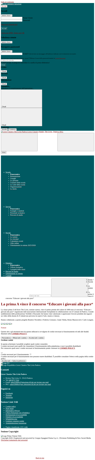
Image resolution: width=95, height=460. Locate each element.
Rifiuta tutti (20, 338)
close (3, 152)
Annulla (4, 129)
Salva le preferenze (18, 361)
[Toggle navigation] (19, 142)
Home (90, 280)
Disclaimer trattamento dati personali (14, 440)
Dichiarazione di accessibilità (16, 415)
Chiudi (4, 71)
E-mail (25, 54)
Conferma (12, 129)
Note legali (10, 409)
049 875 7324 (14, 380)
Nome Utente (28, 18)
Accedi (4, 6)
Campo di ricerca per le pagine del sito (15, 296)
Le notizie (90, 287)
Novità (90, 282)
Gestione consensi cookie (15, 421)
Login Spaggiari (60, 58)
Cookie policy (11, 406)
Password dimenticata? (9, 24)
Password (26, 20)
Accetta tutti (36, 338)
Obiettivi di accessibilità (14, 417)
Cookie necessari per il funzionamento (15, 354)
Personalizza (6, 338)
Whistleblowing (11, 419)
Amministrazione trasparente (16, 423)
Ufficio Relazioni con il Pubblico (18, 413)
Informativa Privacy (13, 411)
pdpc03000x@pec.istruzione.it (30, 384)
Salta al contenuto (7, 2)
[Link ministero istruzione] (11, 4)
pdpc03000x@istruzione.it (30, 382)
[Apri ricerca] (75, 142)
